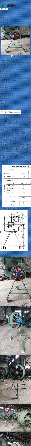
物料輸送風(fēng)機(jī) (5, 98)
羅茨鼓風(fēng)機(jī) (4, 93)
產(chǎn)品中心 (3, 14)
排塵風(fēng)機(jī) (4, 100)
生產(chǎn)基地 (3, 16)
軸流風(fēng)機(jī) (4, 87)
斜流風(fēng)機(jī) (4, 91)
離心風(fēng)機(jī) (4, 89)
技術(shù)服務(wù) (4, 23)
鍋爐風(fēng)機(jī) (4, 96)
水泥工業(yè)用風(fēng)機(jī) (6, 94)
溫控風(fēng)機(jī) (4, 102)
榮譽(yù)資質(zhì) (4, 19)
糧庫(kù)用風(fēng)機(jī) (5, 105)
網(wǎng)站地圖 (12, 8)
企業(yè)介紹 (3, 12)
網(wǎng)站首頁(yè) (20, 8)
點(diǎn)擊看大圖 (17, 56)
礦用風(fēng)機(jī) (4, 103)
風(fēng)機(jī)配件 (4, 107)
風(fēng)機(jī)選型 (4, 21)
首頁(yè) (2, 10)
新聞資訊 (2, 17)
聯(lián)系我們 (3, 25)
